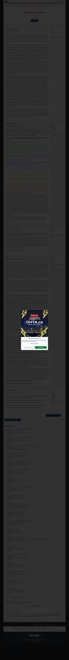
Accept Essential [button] (28, 347)
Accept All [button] (41, 347)
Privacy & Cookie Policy (34, 343)
